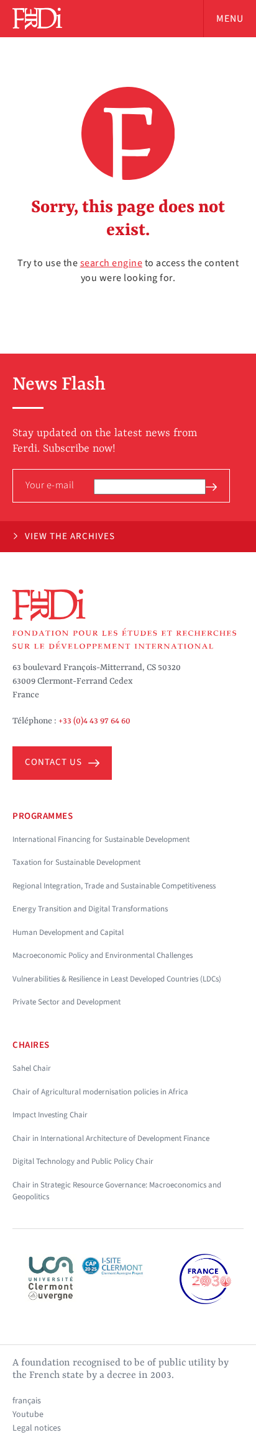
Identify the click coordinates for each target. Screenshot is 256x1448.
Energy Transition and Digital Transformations (90, 908)
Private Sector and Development (66, 1002)
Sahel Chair (31, 1068)
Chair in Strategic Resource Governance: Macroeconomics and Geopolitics (116, 1191)
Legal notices (36, 1428)
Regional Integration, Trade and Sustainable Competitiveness (114, 886)
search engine (111, 263)
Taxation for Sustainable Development (76, 862)
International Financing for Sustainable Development (101, 839)
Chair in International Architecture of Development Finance (110, 1138)
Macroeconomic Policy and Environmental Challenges (102, 955)
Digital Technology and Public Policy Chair (82, 1161)
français (26, 1401)
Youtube (27, 1414)
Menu (230, 18)
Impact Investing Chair (50, 1114)
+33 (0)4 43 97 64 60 (94, 721)
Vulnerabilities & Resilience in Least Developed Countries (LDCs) (116, 979)
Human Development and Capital (68, 932)
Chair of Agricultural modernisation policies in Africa (100, 1091)
